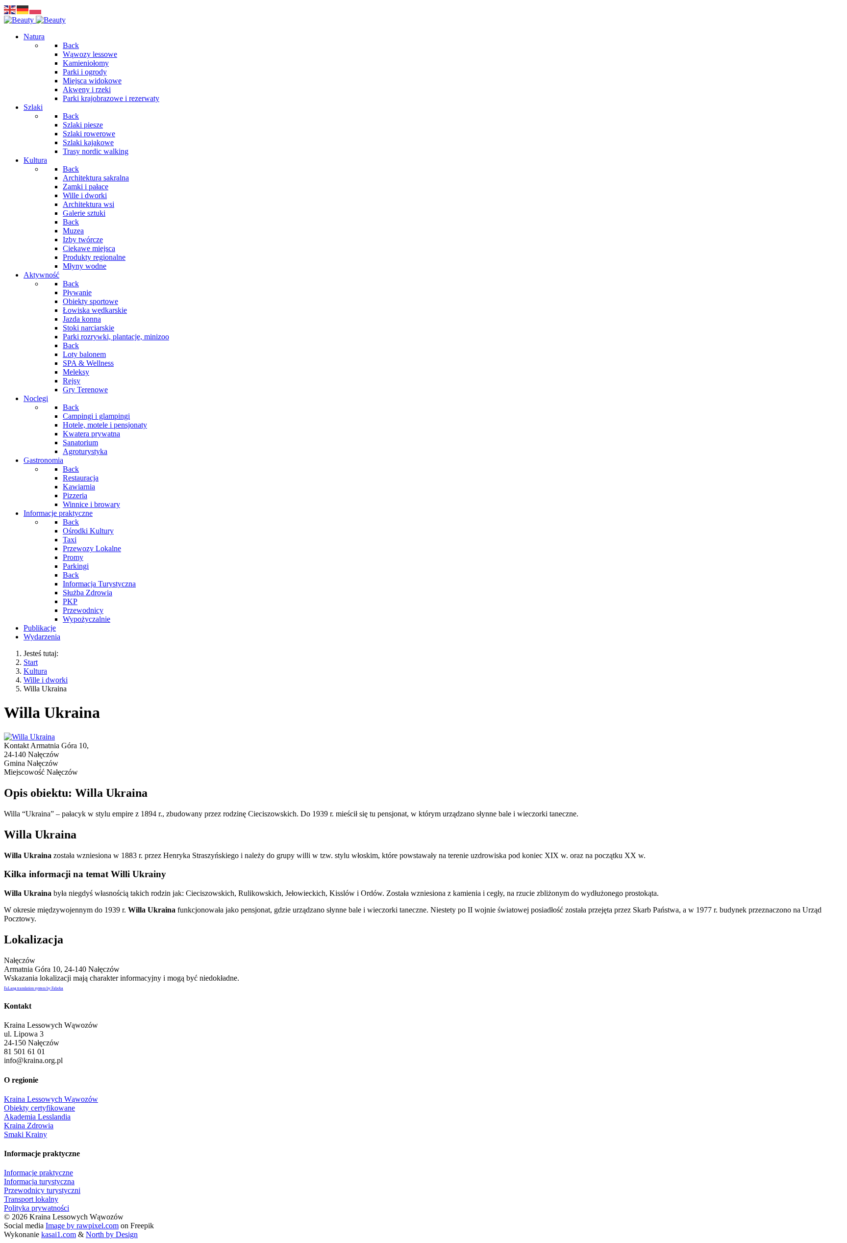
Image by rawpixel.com (82, 1225)
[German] (23, 9)
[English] (10, 9)
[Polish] (35, 9)
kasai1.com (58, 1234)
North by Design (112, 1234)
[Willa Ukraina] (29, 737)
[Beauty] (35, 20)
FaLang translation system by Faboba (33, 988)
